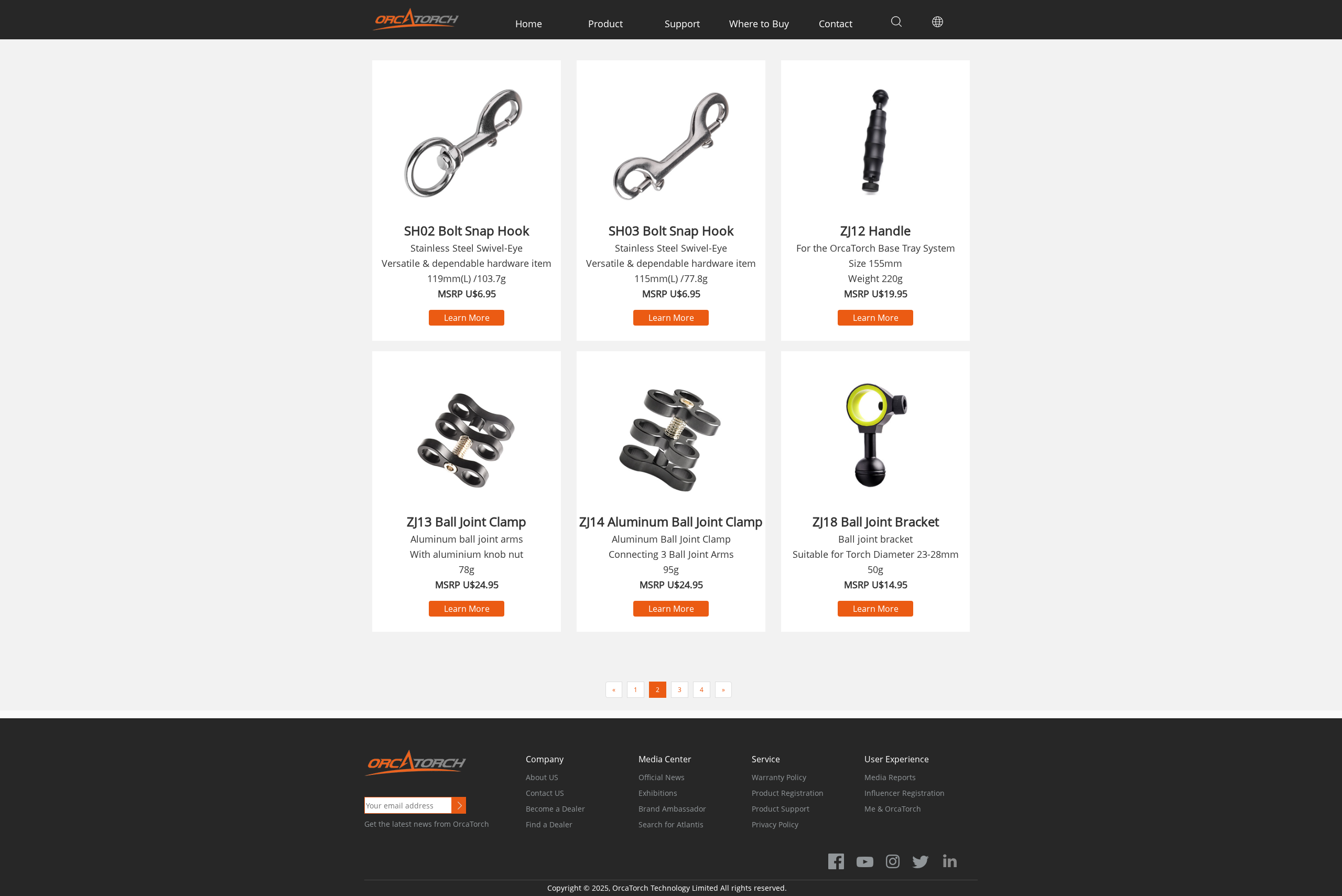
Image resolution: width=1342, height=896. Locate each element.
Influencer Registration (904, 793)
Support (682, 23)
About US (542, 777)
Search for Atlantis (671, 824)
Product (605, 23)
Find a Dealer (549, 824)
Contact (835, 23)
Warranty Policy (779, 777)
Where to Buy (759, 23)
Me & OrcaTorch (892, 809)
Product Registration (788, 793)
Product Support (780, 809)
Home (528, 23)
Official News (661, 777)
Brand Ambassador (672, 809)
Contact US (545, 793)
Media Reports (890, 777)
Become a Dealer (555, 809)
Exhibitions (657, 793)
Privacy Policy (775, 824)
